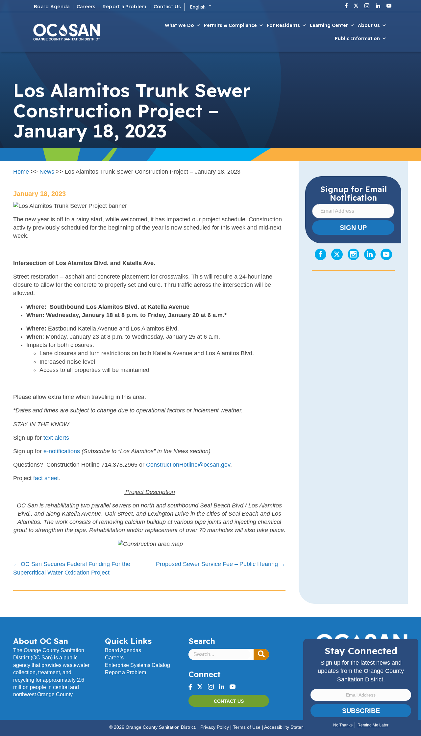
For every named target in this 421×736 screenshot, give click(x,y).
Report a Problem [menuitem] (125, 7)
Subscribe (361, 710)
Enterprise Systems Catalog (137, 665)
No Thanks (343, 725)
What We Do (179, 25)
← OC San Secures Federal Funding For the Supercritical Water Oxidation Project (71, 568)
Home (21, 171)
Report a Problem (125, 672)
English (198, 7)
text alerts (56, 437)
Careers (114, 657)
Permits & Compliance (230, 25)
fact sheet (46, 478)
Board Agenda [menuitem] (52, 7)
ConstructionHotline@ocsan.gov (188, 464)
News (46, 171)
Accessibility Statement (288, 727)
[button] (261, 654)
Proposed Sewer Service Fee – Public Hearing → (220, 564)
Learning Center (329, 25)
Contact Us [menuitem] (167, 7)
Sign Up (353, 227)
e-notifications (61, 451)
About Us (369, 25)
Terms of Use (246, 727)
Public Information (357, 38)
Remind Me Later (373, 725)
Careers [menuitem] (86, 7)
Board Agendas (123, 650)
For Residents (283, 25)
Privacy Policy (214, 727)
